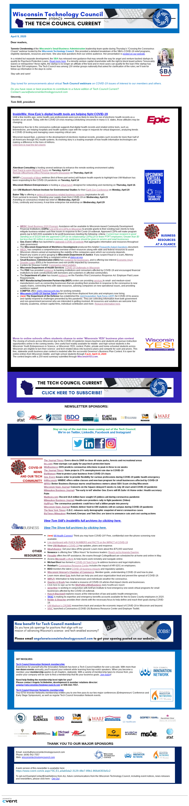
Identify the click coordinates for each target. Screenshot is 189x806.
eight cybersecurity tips (48, 291)
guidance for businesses (76, 260)
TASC (50, 597)
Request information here (107, 304)
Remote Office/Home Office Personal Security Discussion (41, 173)
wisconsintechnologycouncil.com (38, 757)
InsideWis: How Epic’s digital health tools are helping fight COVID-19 (60, 114)
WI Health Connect (63, 535)
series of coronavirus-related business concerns (61, 194)
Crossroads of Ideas (31, 177)
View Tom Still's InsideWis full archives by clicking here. (82, 520)
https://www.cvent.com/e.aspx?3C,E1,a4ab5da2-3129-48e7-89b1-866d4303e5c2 (63, 770)
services (98, 280)
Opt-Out (55, 778)
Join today (105, 674)
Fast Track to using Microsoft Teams (30, 170)
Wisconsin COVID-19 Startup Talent (38, 293)
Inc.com (48, 463)
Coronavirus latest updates (62, 265)
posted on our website (134, 54)
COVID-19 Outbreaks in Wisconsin (82, 267)
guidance (48, 270)
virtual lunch (67, 185)
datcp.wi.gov (76, 257)
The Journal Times (53, 460)
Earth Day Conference (97, 190)
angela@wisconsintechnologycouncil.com (38, 685)
